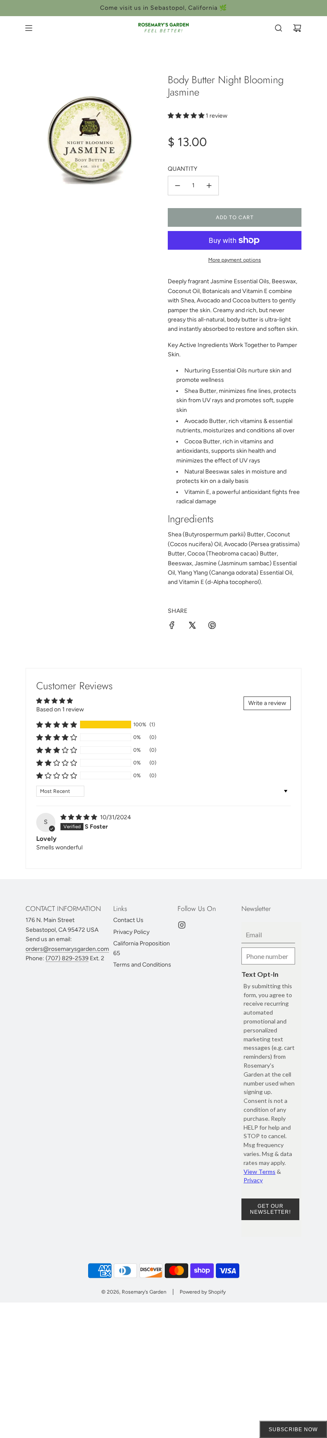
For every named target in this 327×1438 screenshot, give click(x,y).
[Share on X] (192, 626)
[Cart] (297, 28)
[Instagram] (181, 925)
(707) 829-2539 (67, 958)
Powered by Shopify (203, 1292)
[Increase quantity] (209, 185)
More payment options (234, 260)
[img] (79, 817)
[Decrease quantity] (177, 185)
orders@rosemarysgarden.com (67, 949)
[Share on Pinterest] (212, 626)
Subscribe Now (293, 1429)
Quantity (182, 168)
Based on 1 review (60, 709)
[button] (187, 115)
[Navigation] (28, 28)
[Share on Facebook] (172, 626)
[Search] (278, 28)
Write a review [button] (267, 703)
